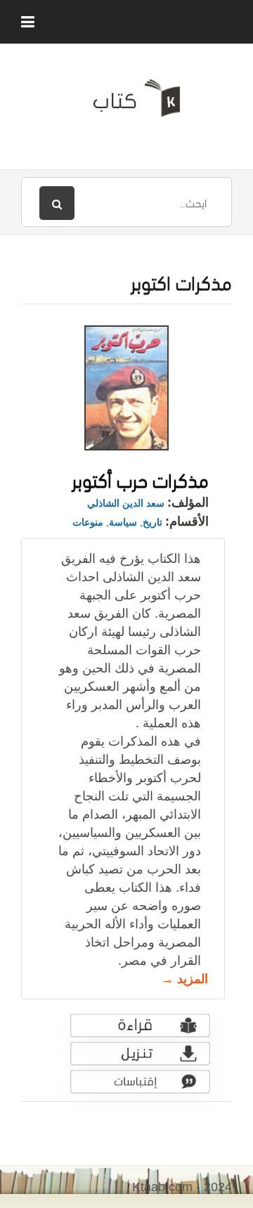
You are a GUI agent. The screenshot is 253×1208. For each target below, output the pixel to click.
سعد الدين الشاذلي (125, 503)
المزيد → (184, 979)
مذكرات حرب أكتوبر (140, 478)
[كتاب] (126, 103)
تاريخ (152, 522)
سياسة (123, 522)
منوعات (87, 522)
